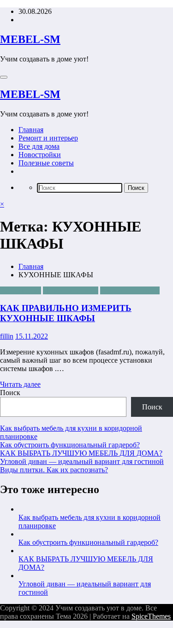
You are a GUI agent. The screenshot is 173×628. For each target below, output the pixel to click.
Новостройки (39, 155)
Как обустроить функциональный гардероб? (70, 445)
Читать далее (20, 384)
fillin (6, 336)
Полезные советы (46, 163)
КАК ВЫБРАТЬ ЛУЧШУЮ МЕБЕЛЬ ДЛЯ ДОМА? (81, 453)
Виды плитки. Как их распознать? (54, 470)
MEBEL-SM (30, 39)
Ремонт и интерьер (48, 138)
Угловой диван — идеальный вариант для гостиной (82, 461)
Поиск (10, 392)
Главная (30, 130)
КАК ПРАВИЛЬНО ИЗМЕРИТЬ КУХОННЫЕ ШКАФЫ (65, 313)
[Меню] (3, 77)
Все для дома (39, 146)
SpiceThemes (151, 616)
